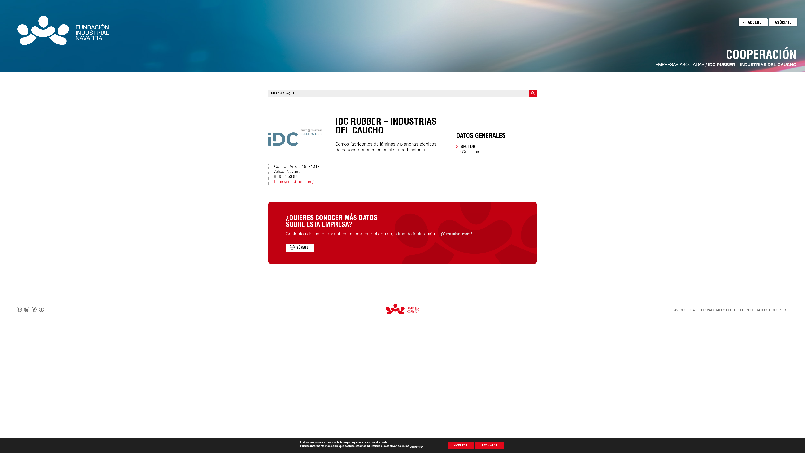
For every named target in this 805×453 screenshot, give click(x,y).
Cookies (779, 310)
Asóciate (783, 22)
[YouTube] (19, 309)
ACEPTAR (460, 446)
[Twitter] (34, 309)
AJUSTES (416, 447)
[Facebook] (41, 309)
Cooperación (761, 54)
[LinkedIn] (26, 309)
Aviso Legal (685, 310)
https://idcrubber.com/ (293, 182)
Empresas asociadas (680, 65)
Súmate (302, 247)
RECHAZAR (490, 446)
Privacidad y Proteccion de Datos (734, 310)
